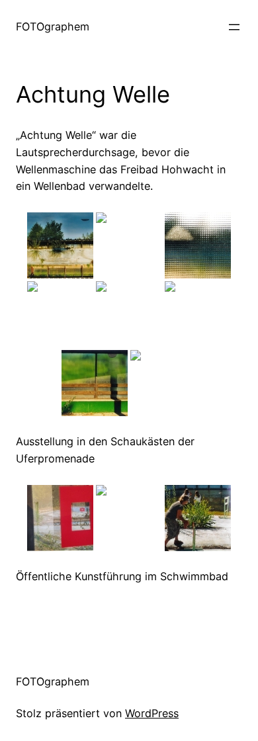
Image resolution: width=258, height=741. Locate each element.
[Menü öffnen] (234, 27)
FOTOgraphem (52, 26)
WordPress (152, 713)
